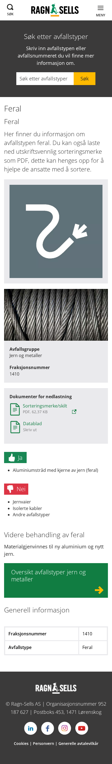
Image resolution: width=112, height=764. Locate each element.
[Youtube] (81, 728)
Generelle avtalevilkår (78, 743)
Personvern (43, 743)
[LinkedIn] (30, 728)
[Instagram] (64, 728)
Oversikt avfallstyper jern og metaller (48, 575)
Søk (84, 78)
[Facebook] (47, 728)
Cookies (21, 743)
